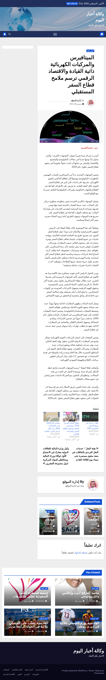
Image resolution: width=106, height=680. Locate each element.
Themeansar (99, 673)
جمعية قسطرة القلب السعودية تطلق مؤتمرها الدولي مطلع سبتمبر (32, 596)
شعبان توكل (92, 531)
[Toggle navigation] (55, 34)
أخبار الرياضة (94, 618)
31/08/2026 (90, 601)
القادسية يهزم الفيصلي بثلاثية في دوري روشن (79, 624)
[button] (9, 34)
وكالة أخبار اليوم (88, 651)
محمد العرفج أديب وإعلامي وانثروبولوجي (80, 594)
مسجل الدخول (81, 552)
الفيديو (27, 674)
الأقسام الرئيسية (41, 670)
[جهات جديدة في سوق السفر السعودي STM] (90, 416)
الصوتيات (35, 674)
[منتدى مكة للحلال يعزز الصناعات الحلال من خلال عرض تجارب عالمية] (51, 416)
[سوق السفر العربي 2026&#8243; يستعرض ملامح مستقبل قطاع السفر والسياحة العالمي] (71, 416)
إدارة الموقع (76, 100)
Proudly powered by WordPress (75, 671)
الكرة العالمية (17, 670)
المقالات (6, 670)
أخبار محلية (90, 50)
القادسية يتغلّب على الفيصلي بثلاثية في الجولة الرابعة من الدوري (28, 626)
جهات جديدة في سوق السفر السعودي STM (92, 425)
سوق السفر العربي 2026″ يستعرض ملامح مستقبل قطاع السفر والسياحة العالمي (71, 428)
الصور (20, 674)
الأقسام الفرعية (9, 674)
